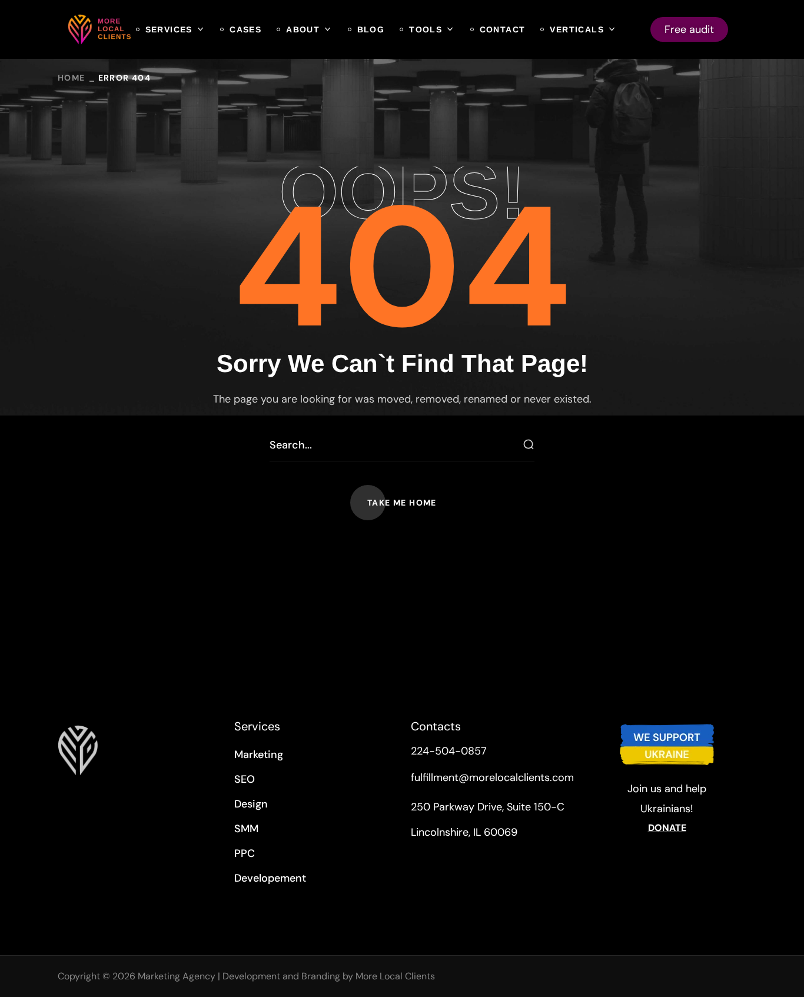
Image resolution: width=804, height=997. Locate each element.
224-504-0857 (449, 751)
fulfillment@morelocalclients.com (492, 777)
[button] (402, 502)
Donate (667, 828)
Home (71, 77)
